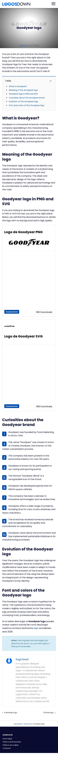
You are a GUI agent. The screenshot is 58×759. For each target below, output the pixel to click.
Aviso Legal (7, 738)
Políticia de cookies (10, 745)
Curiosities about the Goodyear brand (27, 97)
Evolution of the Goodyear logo (23, 101)
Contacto (7, 748)
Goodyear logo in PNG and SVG (23, 94)
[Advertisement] (29, 281)
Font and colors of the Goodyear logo (26, 105)
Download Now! (12, 312)
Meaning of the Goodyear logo (23, 90)
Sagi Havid (22, 659)
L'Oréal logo (48, 712)
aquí (36, 628)
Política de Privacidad (12, 742)
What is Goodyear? (18, 86)
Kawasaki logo (10, 712)
